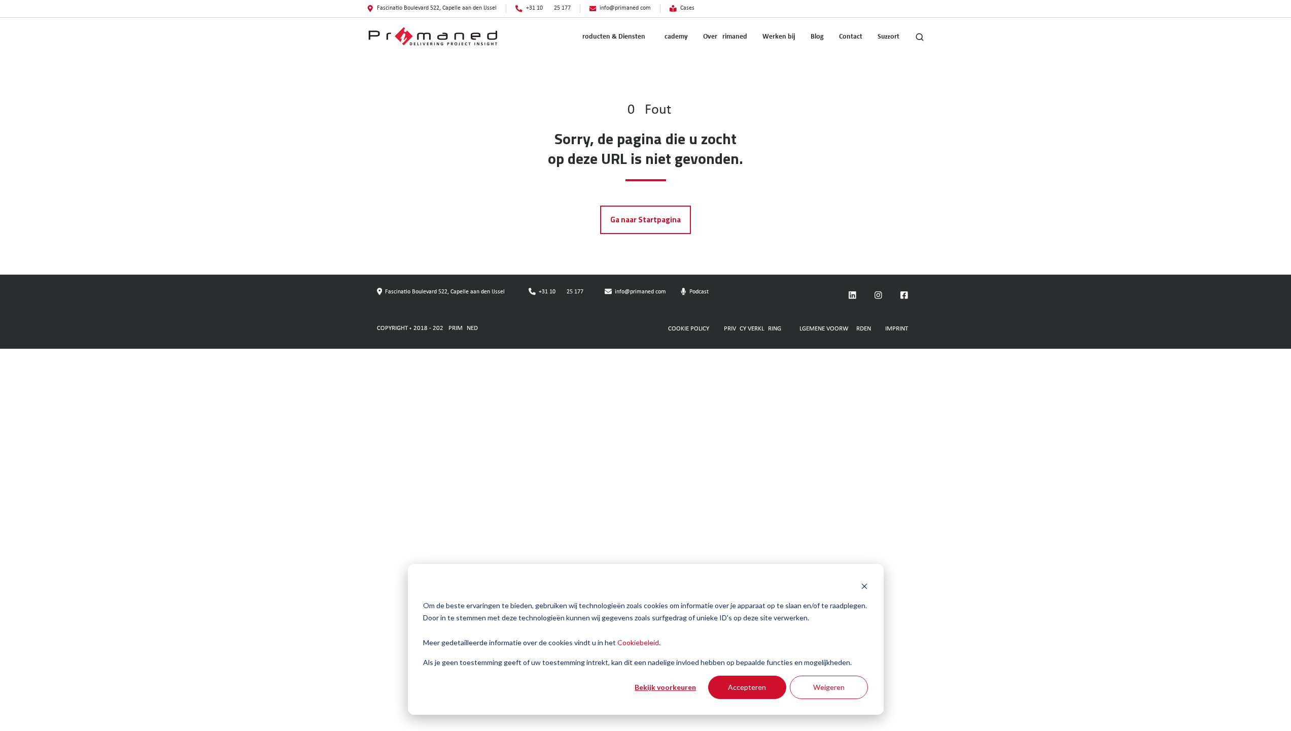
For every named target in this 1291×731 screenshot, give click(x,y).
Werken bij (778, 37)
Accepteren (747, 687)
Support (888, 37)
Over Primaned (725, 37)
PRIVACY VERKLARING (752, 328)
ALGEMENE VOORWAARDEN (833, 328)
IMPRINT (896, 328)
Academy (674, 37)
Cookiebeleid (638, 642)
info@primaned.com (640, 292)
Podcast (699, 292)
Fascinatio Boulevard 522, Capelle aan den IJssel (445, 292)
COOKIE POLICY (688, 328)
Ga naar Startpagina (645, 219)
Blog (817, 37)
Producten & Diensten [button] (612, 37)
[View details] (852, 295)
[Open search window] (920, 37)
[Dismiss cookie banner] (864, 586)
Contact (850, 37)
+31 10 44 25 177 (561, 292)
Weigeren (829, 687)
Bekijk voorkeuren (665, 687)
